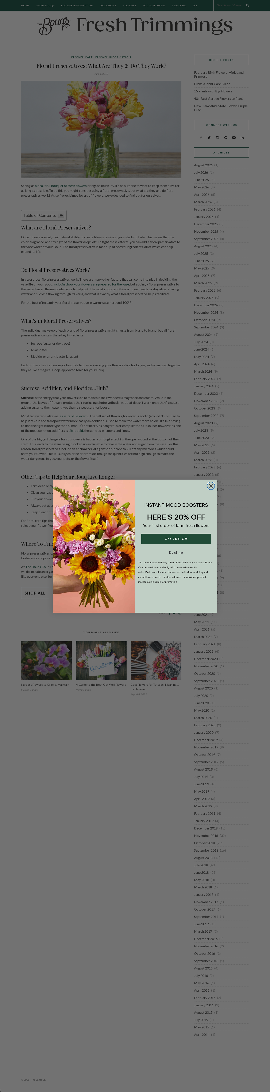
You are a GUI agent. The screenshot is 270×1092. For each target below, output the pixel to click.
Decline (176, 552)
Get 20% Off (176, 538)
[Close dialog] (211, 486)
